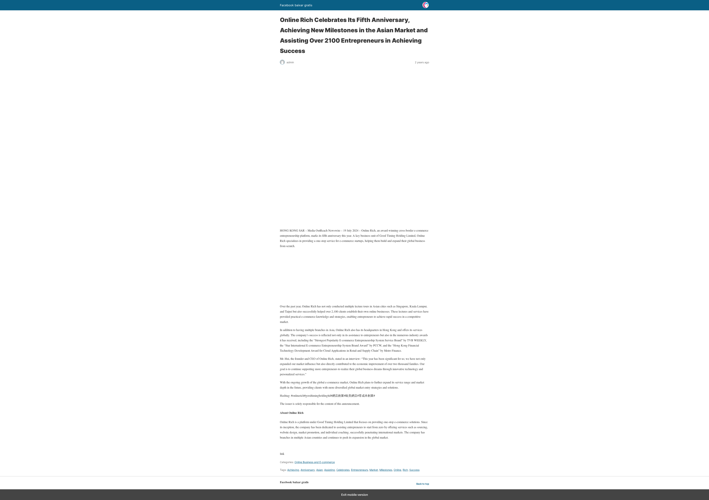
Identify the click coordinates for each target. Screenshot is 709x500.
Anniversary (308, 469)
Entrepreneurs (359, 469)
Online (397, 469)
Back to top (422, 483)
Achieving (293, 469)
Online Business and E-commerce (314, 462)
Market (373, 469)
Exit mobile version (354, 494)
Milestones (385, 469)
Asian (319, 469)
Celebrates (343, 469)
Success (414, 469)
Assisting (329, 469)
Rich (405, 469)
